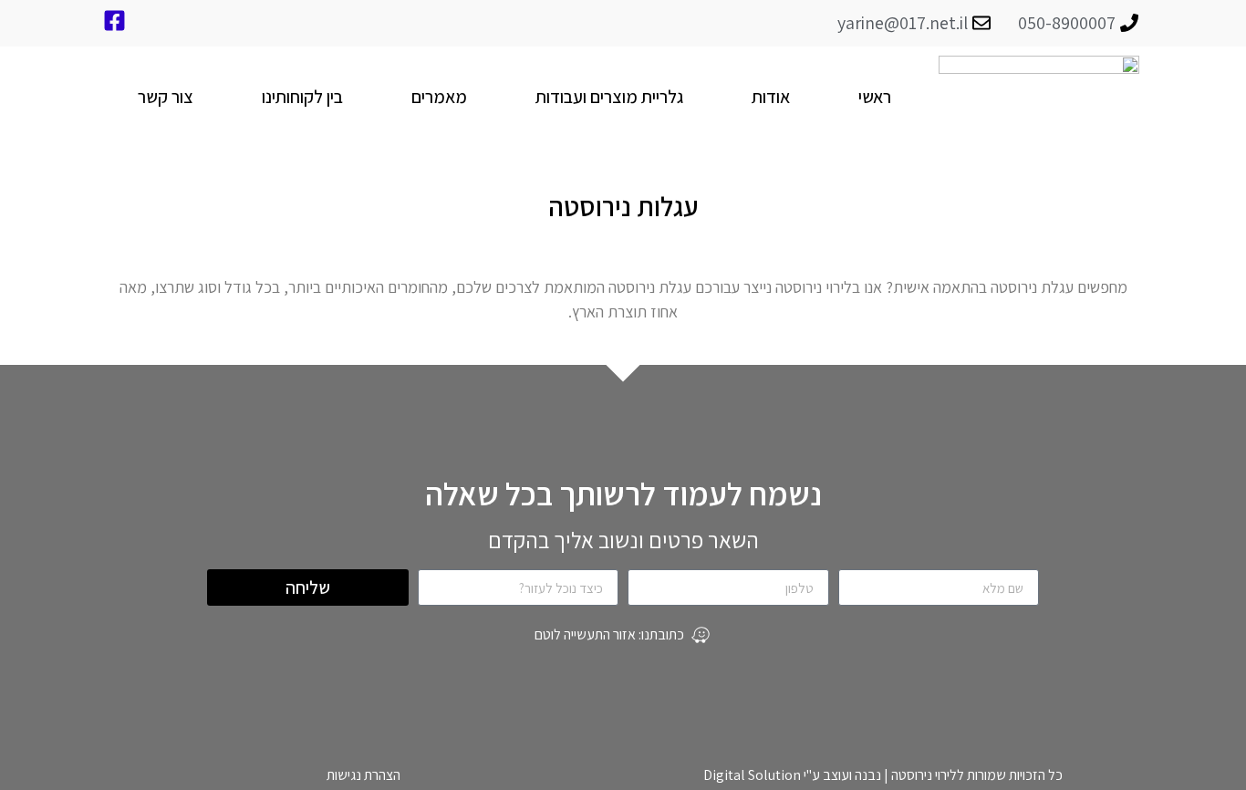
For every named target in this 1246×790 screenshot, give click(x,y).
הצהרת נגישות (363, 775)
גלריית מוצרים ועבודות (609, 97)
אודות (771, 97)
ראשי (874, 97)
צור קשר (165, 97)
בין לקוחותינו (302, 97)
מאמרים (439, 97)
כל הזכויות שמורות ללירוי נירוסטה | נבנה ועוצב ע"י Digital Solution (883, 775)
